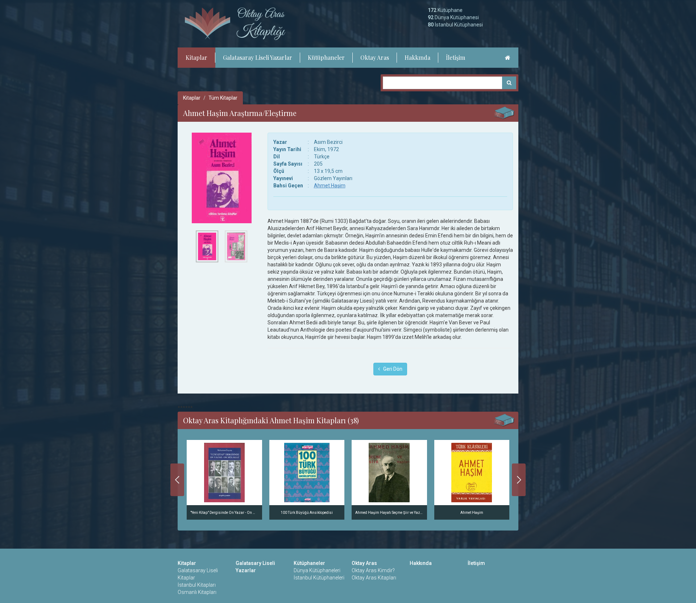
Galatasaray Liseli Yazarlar (257, 57)
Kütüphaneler (326, 57)
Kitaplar (196, 57)
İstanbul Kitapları (197, 585)
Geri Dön (391, 369)
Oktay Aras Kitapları (374, 578)
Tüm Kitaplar (222, 98)
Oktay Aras (374, 57)
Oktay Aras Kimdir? (373, 570)
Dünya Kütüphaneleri (317, 570)
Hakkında (417, 57)
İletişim (455, 57)
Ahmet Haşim (329, 185)
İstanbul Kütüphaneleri (319, 578)
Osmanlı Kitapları (197, 592)
